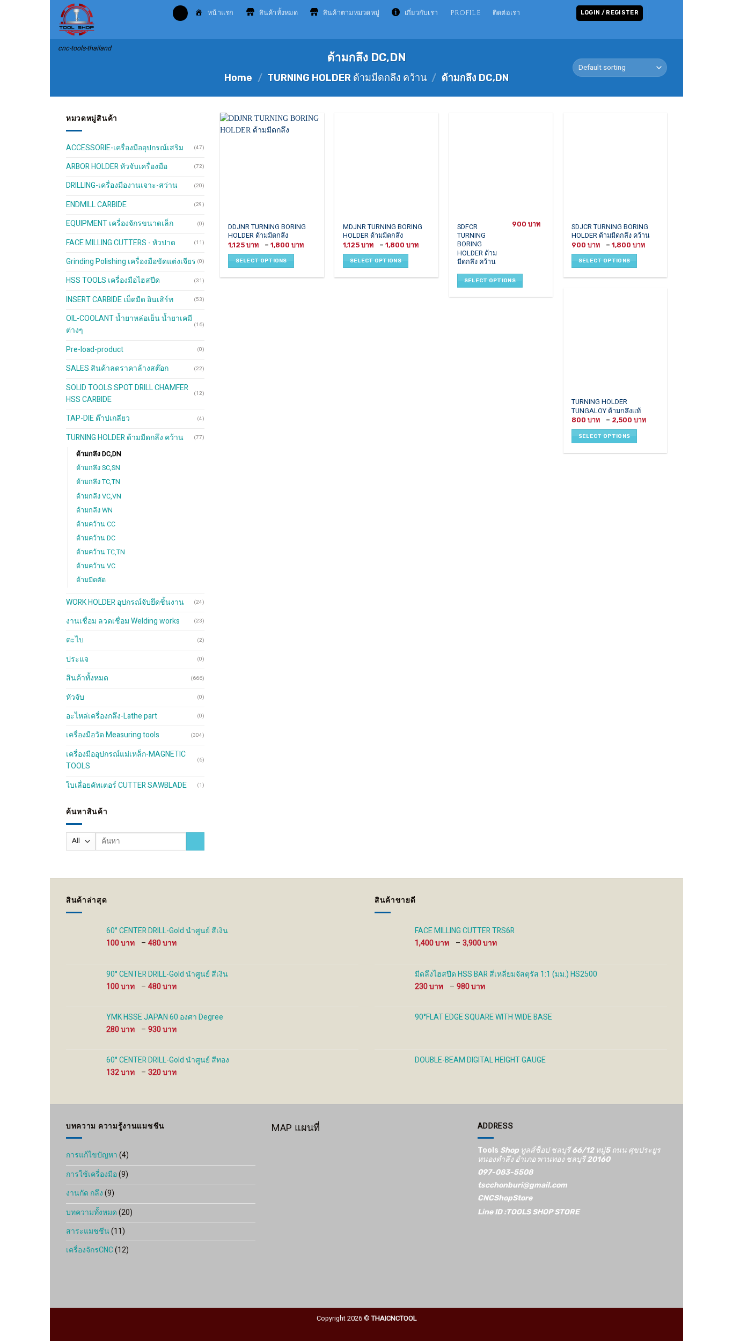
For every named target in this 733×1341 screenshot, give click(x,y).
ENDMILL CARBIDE (96, 204)
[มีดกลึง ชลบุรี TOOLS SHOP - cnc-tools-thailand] (107, 19)
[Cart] (663, 12)
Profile (465, 13)
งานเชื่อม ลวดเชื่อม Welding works (123, 621)
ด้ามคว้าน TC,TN (100, 552)
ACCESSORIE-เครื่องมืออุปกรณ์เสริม (125, 147)
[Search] (180, 13)
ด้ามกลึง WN (94, 510)
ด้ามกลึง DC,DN (98, 454)
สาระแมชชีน (87, 1231)
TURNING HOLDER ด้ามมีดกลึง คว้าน (347, 78)
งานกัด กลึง (84, 1193)
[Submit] (195, 841)
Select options (261, 261)
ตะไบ (75, 640)
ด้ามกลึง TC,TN (98, 482)
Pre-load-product (94, 349)
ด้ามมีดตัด (91, 580)
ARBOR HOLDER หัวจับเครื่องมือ (116, 166)
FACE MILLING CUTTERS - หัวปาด (120, 242)
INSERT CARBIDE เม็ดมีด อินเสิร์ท (119, 299)
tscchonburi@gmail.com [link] (522, 1185)
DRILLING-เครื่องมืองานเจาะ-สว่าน (122, 185)
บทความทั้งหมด (91, 1212)
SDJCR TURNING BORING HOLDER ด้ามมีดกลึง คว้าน (610, 231)
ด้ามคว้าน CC (95, 524)
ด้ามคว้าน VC (95, 566)
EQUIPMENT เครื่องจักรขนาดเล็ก (119, 223)
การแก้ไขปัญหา (92, 1155)
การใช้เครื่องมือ (91, 1174)
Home (238, 78)
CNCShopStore (505, 1198)
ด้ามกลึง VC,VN (98, 496)
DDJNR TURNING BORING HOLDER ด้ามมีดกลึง (267, 231)
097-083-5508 (505, 1172)
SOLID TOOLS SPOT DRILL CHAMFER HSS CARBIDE (127, 393)
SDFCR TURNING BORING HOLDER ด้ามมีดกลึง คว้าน (477, 245)
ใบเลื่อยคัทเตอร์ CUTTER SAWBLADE (126, 785)
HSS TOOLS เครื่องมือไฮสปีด (113, 280)
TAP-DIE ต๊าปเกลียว (98, 418)
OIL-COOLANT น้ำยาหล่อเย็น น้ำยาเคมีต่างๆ (129, 324)
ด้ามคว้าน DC (95, 538)
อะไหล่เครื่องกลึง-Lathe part (111, 716)
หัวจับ (75, 697)
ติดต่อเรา (507, 13)
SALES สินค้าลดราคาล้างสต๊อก (117, 368)
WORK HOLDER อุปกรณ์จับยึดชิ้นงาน (125, 602)
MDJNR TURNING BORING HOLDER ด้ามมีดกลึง (382, 231)
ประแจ (77, 659)
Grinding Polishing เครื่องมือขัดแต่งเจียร (131, 261)
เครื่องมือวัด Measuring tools (112, 735)
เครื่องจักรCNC (89, 1250)
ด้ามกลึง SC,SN (98, 468)
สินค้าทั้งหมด (87, 678)
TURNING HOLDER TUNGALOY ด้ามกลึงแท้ (606, 406)
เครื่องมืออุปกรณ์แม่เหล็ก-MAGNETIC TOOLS (126, 760)
